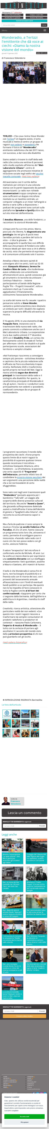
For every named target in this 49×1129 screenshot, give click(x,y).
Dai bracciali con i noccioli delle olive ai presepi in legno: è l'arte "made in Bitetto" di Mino (36, 967)
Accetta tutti (24, 1116)
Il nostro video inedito (25, 1016)
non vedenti (16, 144)
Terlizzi (10, 138)
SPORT (29, 1078)
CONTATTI (30, 1085)
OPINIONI (30, 1076)
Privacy (29, 1087)
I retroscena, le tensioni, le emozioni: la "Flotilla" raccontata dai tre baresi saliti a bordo (12, 939)
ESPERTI (29, 1080)
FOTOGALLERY (31, 1082)
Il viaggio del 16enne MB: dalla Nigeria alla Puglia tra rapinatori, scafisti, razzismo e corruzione (36, 857)
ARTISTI (5, 1084)
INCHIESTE (6, 1078)
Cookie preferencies (33, 1089)
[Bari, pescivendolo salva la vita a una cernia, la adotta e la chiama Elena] (36, 901)
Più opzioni (24, 1122)
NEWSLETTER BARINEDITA (17, 822)
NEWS (5, 1087)
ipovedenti (29, 144)
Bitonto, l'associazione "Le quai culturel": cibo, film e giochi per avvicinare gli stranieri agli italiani (11, 858)
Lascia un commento (24, 812)
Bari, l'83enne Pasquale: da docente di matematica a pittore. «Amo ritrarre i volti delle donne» (36, 940)
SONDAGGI (30, 1084)
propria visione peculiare (29, 477)
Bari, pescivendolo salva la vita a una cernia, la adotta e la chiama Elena (36, 912)
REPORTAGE (7, 1085)
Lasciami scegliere (11, 1110)
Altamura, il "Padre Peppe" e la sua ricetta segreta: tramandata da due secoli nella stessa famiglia (36, 886)
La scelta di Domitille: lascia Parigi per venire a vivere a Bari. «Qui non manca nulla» (12, 995)
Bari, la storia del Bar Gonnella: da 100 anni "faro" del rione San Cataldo (11, 885)
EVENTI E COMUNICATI (10, 1082)
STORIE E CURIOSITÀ (9, 1080)
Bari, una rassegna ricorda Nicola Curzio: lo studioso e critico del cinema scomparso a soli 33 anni (12, 968)
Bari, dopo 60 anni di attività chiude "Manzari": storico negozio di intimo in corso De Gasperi (12, 913)
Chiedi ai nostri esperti (10, 1093)
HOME (5, 1076)
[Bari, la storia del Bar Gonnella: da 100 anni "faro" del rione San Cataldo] (12, 873)
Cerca (44, 25)
